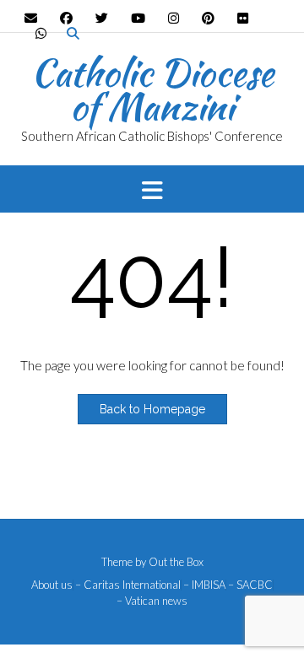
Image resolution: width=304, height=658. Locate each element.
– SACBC (250, 585)
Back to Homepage (152, 409)
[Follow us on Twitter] (102, 18)
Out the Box (176, 562)
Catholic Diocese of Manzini (152, 89)
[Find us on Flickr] (242, 18)
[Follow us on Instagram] (173, 18)
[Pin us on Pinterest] (208, 18)
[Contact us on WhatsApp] (41, 33)
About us (52, 585)
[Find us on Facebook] (66, 18)
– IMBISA (204, 585)
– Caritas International (128, 585)
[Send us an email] (31, 18)
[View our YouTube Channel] (138, 18)
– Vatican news (152, 601)
